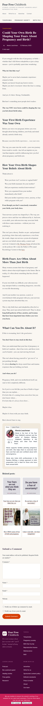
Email (4, 591)
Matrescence (28, 651)
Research (5, 680)
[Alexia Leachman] (10, 437)
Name (4, 582)
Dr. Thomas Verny (23, 244)
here (23, 249)
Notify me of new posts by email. (15, 611)
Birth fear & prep (29, 644)
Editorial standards (30, 677)
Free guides (6, 677)
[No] (41, 700)
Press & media (28, 680)
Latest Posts (15, 427)
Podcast (5, 666)
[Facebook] (9, 442)
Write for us (12, 13)
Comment (6, 562)
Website (4, 599)
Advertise (21, 13)
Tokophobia (7, 20)
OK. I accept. (16, 703)
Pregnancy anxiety (22, 20)
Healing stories (7, 673)
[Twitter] (11, 442)
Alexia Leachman (22, 430)
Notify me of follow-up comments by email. (18, 607)
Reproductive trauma (30, 647)
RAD (25, 654)
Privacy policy (27, 703)
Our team (27, 687)
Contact (29, 13)
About (4, 13)
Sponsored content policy (32, 673)
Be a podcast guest (8, 670)
